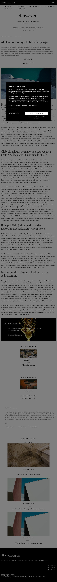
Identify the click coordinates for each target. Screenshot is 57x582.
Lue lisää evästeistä (13, 109)
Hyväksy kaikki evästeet (36, 113)
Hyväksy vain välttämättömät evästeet (36, 117)
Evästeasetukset (14, 113)
